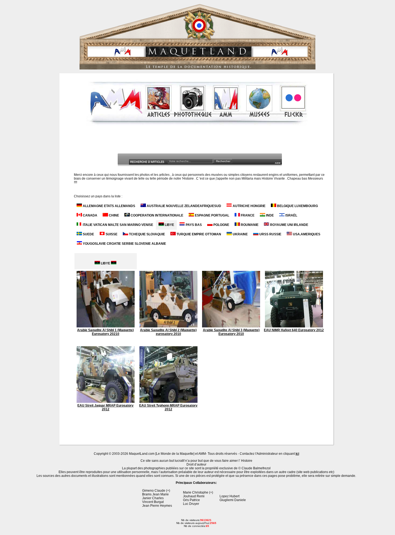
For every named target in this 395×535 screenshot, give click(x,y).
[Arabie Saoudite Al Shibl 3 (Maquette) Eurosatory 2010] (231, 326)
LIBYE (169, 225)
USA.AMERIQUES (306, 234)
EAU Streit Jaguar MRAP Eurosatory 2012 (105, 407)
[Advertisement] (197, 141)
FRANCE (247, 215)
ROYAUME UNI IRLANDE (288, 225)
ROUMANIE (249, 225)
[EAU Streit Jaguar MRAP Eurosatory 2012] (106, 402)
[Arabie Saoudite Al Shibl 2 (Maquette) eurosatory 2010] (168, 326)
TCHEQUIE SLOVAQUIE (146, 234)
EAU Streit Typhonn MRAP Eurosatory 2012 (168, 407)
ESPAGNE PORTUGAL (211, 215)
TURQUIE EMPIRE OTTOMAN (198, 234)
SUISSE (111, 234)
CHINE (113, 215)
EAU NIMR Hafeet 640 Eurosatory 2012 (294, 330)
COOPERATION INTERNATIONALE (156, 215)
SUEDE (88, 234)
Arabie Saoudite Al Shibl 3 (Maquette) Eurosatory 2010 (231, 332)
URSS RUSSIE (269, 234)
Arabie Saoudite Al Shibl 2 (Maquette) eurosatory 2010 (168, 332)
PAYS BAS (193, 225)
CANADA (89, 215)
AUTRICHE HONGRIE (248, 206)
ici (297, 454)
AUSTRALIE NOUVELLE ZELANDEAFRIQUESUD (183, 206)
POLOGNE (221, 225)
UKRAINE (240, 234)
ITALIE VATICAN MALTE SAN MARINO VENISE (117, 225)
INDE (269, 215)
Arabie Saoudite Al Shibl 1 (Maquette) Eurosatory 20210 (105, 332)
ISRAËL (291, 215)
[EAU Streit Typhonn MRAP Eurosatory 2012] (168, 402)
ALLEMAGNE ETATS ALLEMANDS (108, 206)
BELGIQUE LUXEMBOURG (297, 206)
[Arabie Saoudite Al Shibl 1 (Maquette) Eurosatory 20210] (106, 326)
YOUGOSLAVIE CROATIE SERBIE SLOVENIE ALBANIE (124, 244)
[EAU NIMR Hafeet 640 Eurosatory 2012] (294, 326)
